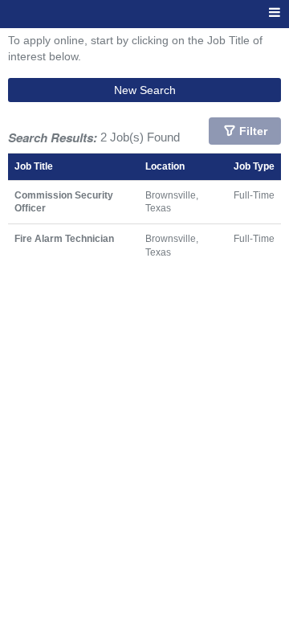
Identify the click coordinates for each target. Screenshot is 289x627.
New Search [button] (145, 90)
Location (165, 166)
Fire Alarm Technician (64, 238)
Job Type (254, 166)
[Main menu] (274, 13)
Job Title (33, 166)
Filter (253, 131)
